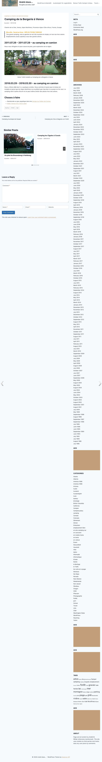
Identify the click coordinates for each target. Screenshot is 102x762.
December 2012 (78, 314)
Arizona (75, 486)
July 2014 (76, 295)
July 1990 (76, 439)
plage (82, 695)
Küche (75, 562)
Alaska (75, 476)
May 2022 (76, 158)
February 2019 (78, 207)
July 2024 (76, 117)
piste (78, 695)
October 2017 (77, 244)
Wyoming (76, 618)
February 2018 (78, 234)
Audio (75, 489)
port (74, 601)
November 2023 (78, 129)
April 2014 (76, 300)
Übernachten (76, 703)
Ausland (76, 491)
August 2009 (77, 356)
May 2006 (76, 380)
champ (82, 682)
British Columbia (78, 503)
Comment (6, 185)
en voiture (76, 540)
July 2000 (76, 409)
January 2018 (77, 236)
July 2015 (76, 283)
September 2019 (78, 200)
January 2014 (77, 305)
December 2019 (78, 195)
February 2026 (78, 95)
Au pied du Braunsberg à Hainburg (17, 155)
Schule (75, 603)
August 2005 (77, 383)
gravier (92, 685)
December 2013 (78, 307)
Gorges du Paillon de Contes (41, 101)
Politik (75, 598)
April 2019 (76, 205)
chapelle (86, 682)
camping (6, 16)
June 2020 (76, 185)
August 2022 (77, 151)
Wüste (96, 701)
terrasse (75, 701)
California (76, 506)
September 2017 (78, 246)
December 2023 (78, 127)
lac (79, 688)
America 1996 (77, 481)
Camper (93, 679)
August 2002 (77, 402)
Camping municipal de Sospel (11, 118)
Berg (83, 679)
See (91, 698)
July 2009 (76, 358)
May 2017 (76, 254)
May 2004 (76, 395)
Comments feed (78, 27)
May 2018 (76, 227)
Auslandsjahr (77, 493)
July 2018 (76, 222)
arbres (80, 679)
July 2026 (76, 88)
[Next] (64, 149)
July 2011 (76, 339)
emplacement (94, 682)
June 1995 (76, 429)
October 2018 (77, 215)
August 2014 (77, 292)
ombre (91, 692)
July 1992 (76, 436)
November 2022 (78, 146)
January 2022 (77, 161)
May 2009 (76, 361)
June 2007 (76, 375)
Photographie (77, 596)
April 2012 (76, 327)
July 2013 (76, 312)
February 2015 (78, 288)
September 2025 (78, 103)
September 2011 (78, 334)
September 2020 (78, 180)
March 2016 (77, 273)
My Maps (76, 574)
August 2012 (77, 322)
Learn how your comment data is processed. (42, 217)
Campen (76, 508)
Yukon (75, 620)
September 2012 (78, 319)
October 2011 (77, 331)
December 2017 (78, 239)
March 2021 (77, 176)
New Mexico (77, 579)
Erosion (74, 685)
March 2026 (77, 93)
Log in (75, 22)
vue (85, 701)
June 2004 (76, 392)
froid (87, 685)
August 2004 (77, 387)
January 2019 (77, 210)
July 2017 (76, 251)
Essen (75, 542)
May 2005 (76, 385)
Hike (74, 549)
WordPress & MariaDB (44, 3)
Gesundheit (77, 545)
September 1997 (78, 419)
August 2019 (77, 202)
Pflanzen (76, 593)
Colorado (76, 518)
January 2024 (77, 124)
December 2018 (78, 212)
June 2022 (76, 156)
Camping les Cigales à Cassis (49, 135)
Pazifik (74, 695)
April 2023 (76, 141)
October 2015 (77, 278)
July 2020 (76, 183)
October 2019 (77, 197)
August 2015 (77, 280)
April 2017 (76, 256)
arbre (75, 679)
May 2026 (76, 90)
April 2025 (76, 105)
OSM (74, 591)
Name (5, 207)
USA (74, 608)
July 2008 (76, 368)
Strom (96, 698)
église (81, 703)
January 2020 (77, 193)
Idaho (75, 552)
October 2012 (77, 317)
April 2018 (76, 229)
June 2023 (76, 137)
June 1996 (76, 426)
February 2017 (78, 261)
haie (97, 685)
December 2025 (78, 100)
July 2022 (76, 154)
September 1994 (78, 431)
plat (86, 695)
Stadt (93, 698)
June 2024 (76, 120)
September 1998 (78, 414)
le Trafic (13, 16)
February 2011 (77, 344)
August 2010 (77, 346)
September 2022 (78, 149)
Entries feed (77, 25)
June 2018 (76, 224)
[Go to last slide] (6, 149)
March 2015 (77, 285)
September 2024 (78, 115)
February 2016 (78, 275)
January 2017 (77, 263)
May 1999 (76, 412)
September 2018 (78, 217)
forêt (12, 108)
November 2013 (78, 310)
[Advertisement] (86, 46)
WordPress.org (78, 30)
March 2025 (77, 107)
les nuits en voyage (22, 16)
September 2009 (78, 353)
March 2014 (77, 302)
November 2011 (78, 329)
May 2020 (76, 188)
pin (17, 108)
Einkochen (76, 525)
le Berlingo (76, 564)
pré (89, 695)
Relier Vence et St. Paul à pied (17, 103)
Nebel (84, 692)
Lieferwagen (83, 689)
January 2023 (77, 144)
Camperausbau (78, 511)
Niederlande (77, 581)
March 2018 (77, 232)
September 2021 (78, 168)
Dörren (75, 523)
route (80, 698)
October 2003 (77, 397)
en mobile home (78, 535)
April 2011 (76, 341)
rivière (76, 698)
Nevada (75, 576)
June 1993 (76, 434)
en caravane (77, 532)
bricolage (76, 501)
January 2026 (77, 98)
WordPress (76, 615)
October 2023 (77, 132)
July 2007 (76, 373)
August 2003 (77, 400)
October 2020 (77, 178)
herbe (75, 689)
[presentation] (19, 144)
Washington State (79, 613)
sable (85, 699)
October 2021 (77, 166)
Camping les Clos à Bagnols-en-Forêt (57, 118)
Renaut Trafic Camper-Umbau (82, 3)
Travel (75, 606)
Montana (76, 571)
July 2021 (76, 173)
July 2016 (76, 271)
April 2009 (76, 363)
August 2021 (77, 171)
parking (97, 692)
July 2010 (76, 349)
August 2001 (77, 407)
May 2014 (76, 297)
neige (87, 692)
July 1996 (76, 424)
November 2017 (78, 241)
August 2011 (77, 336)
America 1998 (77, 484)
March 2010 (77, 351)
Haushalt (76, 547)
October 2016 (77, 268)
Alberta (75, 479)
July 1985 (76, 443)
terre (79, 701)
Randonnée (95, 695)
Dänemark (76, 520)
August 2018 (77, 219)
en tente (76, 537)
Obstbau (76, 586)
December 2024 (78, 110)
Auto (74, 496)
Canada (75, 515)
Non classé (76, 584)
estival (7, 108)
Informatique (77, 557)
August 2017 (77, 249)
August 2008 (77, 366)
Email (28, 207)
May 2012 (76, 324)
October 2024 (77, 112)
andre (7, 23)
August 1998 (77, 417)
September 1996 (78, 422)
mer (89, 688)
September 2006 (78, 378)
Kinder (75, 559)
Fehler (78, 685)
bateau (75, 498)
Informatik (76, 554)
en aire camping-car (79, 530)
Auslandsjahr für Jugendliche (62, 3)
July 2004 (76, 390)
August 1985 (77, 441)
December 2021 (78, 163)
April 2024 (76, 122)
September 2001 (78, 404)
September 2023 (78, 134)
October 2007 (77, 370)
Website (51, 207)
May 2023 (76, 139)
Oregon (75, 588)
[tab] (32, 165)
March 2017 (77, 258)
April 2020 (76, 190)
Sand (88, 698)
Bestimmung (88, 679)
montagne (77, 692)
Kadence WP (66, 757)
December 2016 (78, 266)
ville (83, 701)
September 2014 (78, 290)
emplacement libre (79, 528)
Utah (74, 610)
